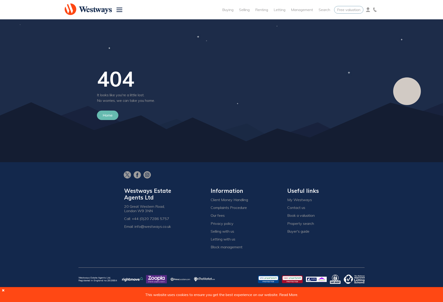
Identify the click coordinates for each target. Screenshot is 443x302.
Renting (261, 9)
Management (302, 9)
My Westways (299, 200)
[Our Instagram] (148, 175)
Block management (226, 247)
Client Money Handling (229, 200)
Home (108, 115)
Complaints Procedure (229, 207)
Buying (227, 9)
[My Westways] (368, 9)
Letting (279, 9)
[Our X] (129, 175)
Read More (288, 294)
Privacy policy (222, 223)
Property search (300, 223)
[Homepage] (88, 9)
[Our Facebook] (139, 175)
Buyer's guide (298, 231)
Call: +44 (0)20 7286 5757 (146, 219)
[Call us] (375, 9)
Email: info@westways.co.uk (147, 226)
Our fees (218, 215)
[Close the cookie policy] (3, 290)
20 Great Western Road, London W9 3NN (144, 208)
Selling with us (222, 231)
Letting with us (223, 239)
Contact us (296, 207)
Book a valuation (301, 215)
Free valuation (348, 9)
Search (324, 9)
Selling (244, 9)
